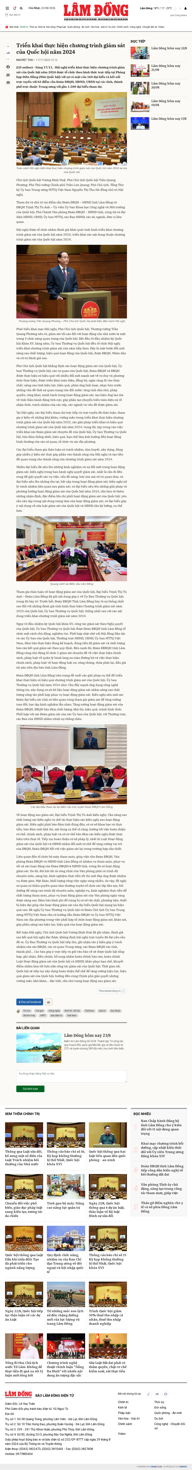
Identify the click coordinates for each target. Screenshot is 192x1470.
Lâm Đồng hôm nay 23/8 (87, 1035)
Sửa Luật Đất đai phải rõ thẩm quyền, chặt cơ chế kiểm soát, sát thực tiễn (108, 1367)
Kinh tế (41, 27)
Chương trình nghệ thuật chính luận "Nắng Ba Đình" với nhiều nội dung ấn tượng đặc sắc (65, 1369)
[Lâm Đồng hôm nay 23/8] (38, 1048)
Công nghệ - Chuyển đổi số (143, 27)
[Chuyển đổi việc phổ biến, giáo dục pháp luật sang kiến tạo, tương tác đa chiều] (24, 1187)
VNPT (43, 1015)
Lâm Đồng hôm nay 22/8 (169, 48)
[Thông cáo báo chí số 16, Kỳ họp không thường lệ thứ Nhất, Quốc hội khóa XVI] (66, 1135)
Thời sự (33, 27)
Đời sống (51, 27)
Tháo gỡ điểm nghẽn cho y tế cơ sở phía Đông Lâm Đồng (162, 1207)
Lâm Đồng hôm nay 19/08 (165, 103)
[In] (48, 1002)
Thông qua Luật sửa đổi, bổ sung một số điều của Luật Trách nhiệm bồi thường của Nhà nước (23, 1158)
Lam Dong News (178, 15)
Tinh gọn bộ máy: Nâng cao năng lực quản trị (65, 1205)
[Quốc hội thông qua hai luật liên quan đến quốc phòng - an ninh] (108, 1135)
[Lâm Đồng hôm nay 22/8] (140, 53)
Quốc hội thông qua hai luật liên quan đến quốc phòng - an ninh (107, 1156)
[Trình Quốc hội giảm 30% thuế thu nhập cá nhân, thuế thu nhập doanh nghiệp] (108, 1294)
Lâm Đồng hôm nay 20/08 (165, 85)
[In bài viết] (8, 83)
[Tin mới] (14, 8)
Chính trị (24, 27)
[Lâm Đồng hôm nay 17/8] (140, 123)
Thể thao (89, 1010)
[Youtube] (157, 1394)
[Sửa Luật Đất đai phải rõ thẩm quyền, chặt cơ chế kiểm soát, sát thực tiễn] (108, 1346)
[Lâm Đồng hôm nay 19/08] (140, 106)
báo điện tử (56, 1015)
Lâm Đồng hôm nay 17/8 (169, 119)
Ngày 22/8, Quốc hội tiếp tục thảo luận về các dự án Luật (24, 1315)
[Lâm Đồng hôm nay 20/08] (140, 88)
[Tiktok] (148, 1394)
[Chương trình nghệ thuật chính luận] (66, 1346)
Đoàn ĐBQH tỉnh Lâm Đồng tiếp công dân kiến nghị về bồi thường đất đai (162, 1170)
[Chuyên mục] (7, 8)
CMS (156, 1467)
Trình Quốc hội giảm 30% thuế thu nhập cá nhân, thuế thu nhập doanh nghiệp (106, 1317)
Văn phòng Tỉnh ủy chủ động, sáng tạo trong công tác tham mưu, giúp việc (161, 1189)
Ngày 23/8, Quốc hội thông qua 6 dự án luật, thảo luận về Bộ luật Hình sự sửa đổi (106, 1209)
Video (161, 27)
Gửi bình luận (30, 1088)
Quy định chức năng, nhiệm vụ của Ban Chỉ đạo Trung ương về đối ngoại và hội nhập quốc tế (65, 1263)
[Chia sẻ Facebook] (8, 67)
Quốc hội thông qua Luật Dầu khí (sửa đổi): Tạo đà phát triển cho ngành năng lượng (24, 1261)
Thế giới (39, 1010)
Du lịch (112, 27)
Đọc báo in (14, 14)
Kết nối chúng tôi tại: (129, 1393)
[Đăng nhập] (185, 8)
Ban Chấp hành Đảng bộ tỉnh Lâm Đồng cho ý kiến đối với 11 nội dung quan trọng (161, 1127)
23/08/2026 (41, 8)
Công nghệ (54, 1010)
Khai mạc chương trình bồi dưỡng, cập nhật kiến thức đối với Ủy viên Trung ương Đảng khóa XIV (162, 1150)
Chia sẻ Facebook (31, 1001)
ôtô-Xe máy (29, 1015)
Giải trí (102, 1010)
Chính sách (123, 27)
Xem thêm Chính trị (22, 1114)
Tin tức (26, 1010)
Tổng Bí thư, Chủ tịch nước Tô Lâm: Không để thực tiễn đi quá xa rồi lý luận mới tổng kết (24, 1369)
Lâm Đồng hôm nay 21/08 (165, 68)
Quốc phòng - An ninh (78, 27)
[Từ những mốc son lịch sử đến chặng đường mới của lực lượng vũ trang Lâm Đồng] (66, 1294)
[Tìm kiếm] (21, 8)
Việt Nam (71, 1015)
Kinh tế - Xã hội (72, 1010)
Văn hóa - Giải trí (99, 27)
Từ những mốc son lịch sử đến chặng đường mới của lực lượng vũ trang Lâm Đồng (65, 1317)
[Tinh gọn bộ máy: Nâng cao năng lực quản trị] (66, 1187)
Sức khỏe (115, 1010)
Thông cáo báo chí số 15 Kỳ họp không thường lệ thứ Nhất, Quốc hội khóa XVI (107, 1261)
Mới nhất (14, 27)
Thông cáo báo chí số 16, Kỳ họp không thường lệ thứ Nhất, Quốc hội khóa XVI (66, 1158)
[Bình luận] (8, 75)
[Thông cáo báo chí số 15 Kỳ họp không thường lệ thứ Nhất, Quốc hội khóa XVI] (108, 1238)
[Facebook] (165, 1394)
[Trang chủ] (7, 26)
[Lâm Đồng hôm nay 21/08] (140, 70)
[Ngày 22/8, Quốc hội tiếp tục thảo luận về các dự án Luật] (24, 1294)
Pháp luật (61, 27)
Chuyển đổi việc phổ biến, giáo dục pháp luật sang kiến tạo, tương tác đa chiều (24, 1209)
